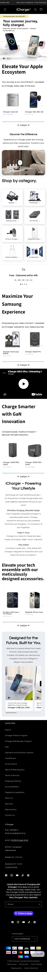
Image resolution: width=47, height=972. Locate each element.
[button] (5, 9)
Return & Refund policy (14, 770)
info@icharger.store (19, 840)
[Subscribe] (39, 904)
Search (8, 730)
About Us (9, 798)
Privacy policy (11, 764)
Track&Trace (10, 758)
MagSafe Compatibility (14, 792)
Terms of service (36, 964)
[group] (12, 105)
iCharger (16, 961)
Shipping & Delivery (13, 781)
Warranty (9, 804)
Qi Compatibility (12, 787)
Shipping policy (16, 968)
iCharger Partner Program (16, 735)
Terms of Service (12, 775)
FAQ (7, 747)
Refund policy (11, 809)
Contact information (31, 968)
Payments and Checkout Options (19, 753)
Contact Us (10, 815)
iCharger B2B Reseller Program (18, 741)
